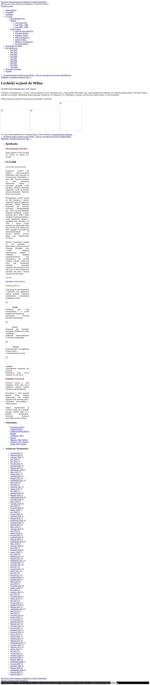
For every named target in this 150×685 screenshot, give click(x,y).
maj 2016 (13, 584)
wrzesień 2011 (15, 645)
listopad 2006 (15, 674)
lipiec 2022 (14, 472)
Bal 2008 (13, 57)
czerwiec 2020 (15, 504)
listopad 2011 (15, 641)
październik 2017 (16, 561)
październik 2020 (16, 497)
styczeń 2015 (15, 603)
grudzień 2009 (15, 658)
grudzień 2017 (15, 556)
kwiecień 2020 (15, 508)
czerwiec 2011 (15, 647)
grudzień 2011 (15, 639)
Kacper (33, 89)
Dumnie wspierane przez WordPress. (14, 680)
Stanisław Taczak (21, 35)
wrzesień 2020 (15, 499)
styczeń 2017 (15, 575)
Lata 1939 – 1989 (21, 25)
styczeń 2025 (15, 453)
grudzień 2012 (15, 630)
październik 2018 (16, 542)
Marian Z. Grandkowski (24, 42)
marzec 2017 (15, 571)
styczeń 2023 (15, 464)
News (35, 135)
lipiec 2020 (14, 502)
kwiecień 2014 (15, 615)
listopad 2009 (15, 660)
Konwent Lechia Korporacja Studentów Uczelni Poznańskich (24, 2)
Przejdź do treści (7, 6)
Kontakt (9, 71)
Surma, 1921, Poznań (18, 444)
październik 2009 (16, 662)
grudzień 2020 (15, 493)
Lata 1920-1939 (21, 23)
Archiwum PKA (16, 429)
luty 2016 (13, 590)
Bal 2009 (13, 54)
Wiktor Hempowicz (22, 38)
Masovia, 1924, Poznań (19, 440)
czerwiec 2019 (15, 529)
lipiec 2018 (14, 544)
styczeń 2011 (15, 653)
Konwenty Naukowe (13, 69)
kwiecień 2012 (15, 632)
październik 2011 (16, 643)
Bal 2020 (13, 52)
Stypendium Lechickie (14, 46)
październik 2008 (16, 670)
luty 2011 (13, 651)
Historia (13, 21)
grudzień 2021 (15, 476)
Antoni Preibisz (20, 40)
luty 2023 (13, 461)
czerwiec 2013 (15, 626)
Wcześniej (14, 67)
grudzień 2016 (15, 577)
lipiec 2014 (14, 611)
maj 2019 (13, 531)
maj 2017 (13, 567)
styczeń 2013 (15, 628)
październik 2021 (16, 480)
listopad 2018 (15, 539)
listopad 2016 (15, 580)
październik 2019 (16, 521)
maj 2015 (13, 594)
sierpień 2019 (15, 525)
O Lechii (9, 16)
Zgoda (113, 683)
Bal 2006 (13, 61)
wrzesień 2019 (15, 523)
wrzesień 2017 (15, 563)
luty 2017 (13, 573)
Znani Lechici (15, 29)
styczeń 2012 (15, 636)
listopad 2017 (15, 558)
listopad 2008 (15, 668)
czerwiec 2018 (15, 546)
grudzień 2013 (15, 622)
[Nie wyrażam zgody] (117, 683)
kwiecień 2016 (15, 586)
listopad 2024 (15, 455)
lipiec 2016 (14, 582)
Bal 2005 (13, 63)
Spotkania (9, 14)
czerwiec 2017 (15, 565)
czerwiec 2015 (15, 592)
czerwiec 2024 (15, 457)
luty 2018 (13, 554)
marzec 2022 (15, 474)
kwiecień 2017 (15, 569)
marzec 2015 (15, 599)
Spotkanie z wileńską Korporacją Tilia (16, 77)
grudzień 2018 (15, 537)
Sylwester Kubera (21, 33)
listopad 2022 (15, 468)
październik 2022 (16, 470)
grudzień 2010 (15, 655)
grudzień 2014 (15, 605)
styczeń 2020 (15, 514)
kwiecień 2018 (15, 550)
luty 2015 (13, 601)
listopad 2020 (15, 495)
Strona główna (11, 10)
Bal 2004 (13, 65)
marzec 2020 (15, 510)
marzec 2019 (15, 533)
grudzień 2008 (15, 666)
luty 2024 (13, 459)
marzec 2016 (15, 588)
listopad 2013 (15, 624)
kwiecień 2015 (15, 596)
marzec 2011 (15, 649)
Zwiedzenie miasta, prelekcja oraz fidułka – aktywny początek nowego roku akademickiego (36, 75)
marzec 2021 (15, 489)
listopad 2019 (15, 518)
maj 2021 (13, 485)
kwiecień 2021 (15, 487)
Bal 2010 (13, 50)
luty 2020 (13, 512)
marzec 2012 (15, 634)
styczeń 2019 (15, 535)
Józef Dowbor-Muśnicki (24, 31)
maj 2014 (13, 613)
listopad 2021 (15, 478)
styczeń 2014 (15, 620)
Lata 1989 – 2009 (21, 27)
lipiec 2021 (14, 483)
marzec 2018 (15, 552)
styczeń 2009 (15, 664)
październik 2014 (16, 609)
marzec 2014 (15, 617)
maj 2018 (13, 548)
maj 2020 (13, 506)
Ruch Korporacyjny (17, 19)
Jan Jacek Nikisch (21, 44)
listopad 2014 (15, 607)
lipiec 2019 (14, 527)
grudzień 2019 (15, 516)
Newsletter (10, 12)
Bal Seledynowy (12, 48)
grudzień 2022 (15, 466)
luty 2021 (13, 491)
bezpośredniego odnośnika (62, 135)
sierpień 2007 (15, 672)
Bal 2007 (13, 59)
